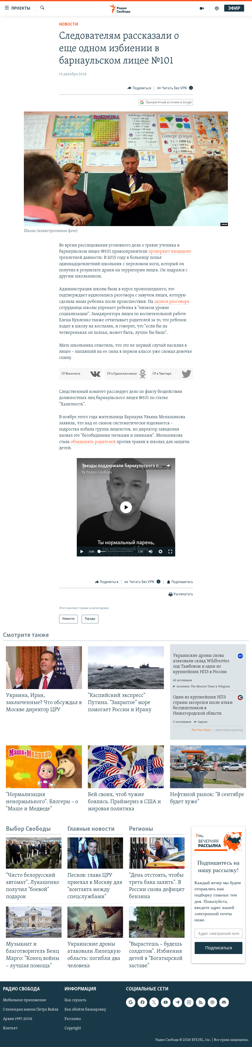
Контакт (10, 1028)
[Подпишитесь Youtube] (165, 1002)
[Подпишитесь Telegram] (177, 1002)
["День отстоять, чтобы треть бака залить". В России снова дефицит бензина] (157, 853)
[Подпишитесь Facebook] (142, 1002)
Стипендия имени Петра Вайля (30, 1010)
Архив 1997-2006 (17, 1019)
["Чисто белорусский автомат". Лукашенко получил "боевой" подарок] (34, 853)
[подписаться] (224, 1002)
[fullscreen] (170, 551)
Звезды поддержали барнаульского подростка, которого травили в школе (158, 465)
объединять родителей (93, 442)
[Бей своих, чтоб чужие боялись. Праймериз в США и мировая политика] (126, 766)
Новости (68, 24)
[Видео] (201, 8)
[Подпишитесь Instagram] (189, 1002)
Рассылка (72, 1019)
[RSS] (200, 1002)
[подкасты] (216, 8)
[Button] (139, 88)
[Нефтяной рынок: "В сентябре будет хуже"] (208, 766)
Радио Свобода (99, 472)
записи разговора (171, 302)
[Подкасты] (212, 1002)
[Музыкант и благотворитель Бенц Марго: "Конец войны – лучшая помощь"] (34, 922)
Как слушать (75, 1000)
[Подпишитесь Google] (130, 1002)
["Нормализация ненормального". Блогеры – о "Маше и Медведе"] (44, 766)
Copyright (72, 1028)
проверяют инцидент (169, 251)
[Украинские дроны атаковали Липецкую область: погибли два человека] (95, 922)
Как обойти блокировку (85, 1010)
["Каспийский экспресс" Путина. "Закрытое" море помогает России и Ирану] (126, 667)
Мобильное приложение (24, 1000)
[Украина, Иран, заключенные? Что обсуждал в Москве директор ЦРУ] (44, 667)
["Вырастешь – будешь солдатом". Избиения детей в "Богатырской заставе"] (157, 922)
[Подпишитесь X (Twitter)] (154, 1002)
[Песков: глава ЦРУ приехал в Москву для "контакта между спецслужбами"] (95, 853)
